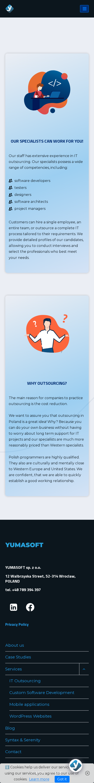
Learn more (39, 779)
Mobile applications (29, 704)
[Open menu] (84, 8)
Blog (10, 728)
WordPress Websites (30, 716)
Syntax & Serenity (22, 739)
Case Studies (18, 657)
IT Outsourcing (25, 680)
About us (14, 645)
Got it (62, 779)
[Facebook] (30, 607)
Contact (13, 751)
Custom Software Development (41, 692)
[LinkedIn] (13, 607)
